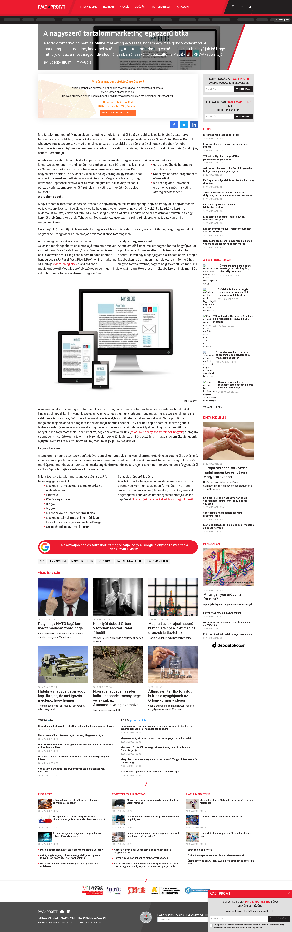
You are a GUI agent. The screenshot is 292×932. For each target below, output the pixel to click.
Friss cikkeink (88, 6)
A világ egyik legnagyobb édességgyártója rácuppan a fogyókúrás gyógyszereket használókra (70, 857)
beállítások (76, 922)
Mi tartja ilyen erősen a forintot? (221, 134)
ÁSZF (55, 918)
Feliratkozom (243, 89)
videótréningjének (65, 264)
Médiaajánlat (68, 918)
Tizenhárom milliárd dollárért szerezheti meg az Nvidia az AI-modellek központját (233, 355)
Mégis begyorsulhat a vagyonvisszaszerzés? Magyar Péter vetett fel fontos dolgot (159, 761)
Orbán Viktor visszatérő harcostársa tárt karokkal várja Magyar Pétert (73, 758)
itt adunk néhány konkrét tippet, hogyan (157, 432)
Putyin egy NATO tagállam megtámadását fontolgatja (61, 626)
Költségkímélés (214, 417)
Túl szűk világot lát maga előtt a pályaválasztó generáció (221, 158)
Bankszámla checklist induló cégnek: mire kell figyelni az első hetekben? (153, 834)
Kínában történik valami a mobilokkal (221, 816)
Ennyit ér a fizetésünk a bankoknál (222, 613)
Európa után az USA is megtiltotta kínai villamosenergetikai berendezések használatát (79, 818)
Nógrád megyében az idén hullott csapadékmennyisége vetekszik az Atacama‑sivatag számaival (117, 698)
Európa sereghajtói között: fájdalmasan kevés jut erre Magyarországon (225, 472)
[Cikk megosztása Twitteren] (184, 124)
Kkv (42, 561)
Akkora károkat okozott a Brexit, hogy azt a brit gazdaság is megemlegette (227, 170)
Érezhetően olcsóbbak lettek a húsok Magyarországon (224, 218)
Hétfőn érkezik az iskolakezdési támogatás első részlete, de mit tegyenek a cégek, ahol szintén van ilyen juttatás (146, 865)
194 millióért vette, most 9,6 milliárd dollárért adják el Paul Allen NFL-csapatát (233, 319)
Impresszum (44, 918)
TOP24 (46, 720)
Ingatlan (108, 6)
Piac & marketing (157, 561)
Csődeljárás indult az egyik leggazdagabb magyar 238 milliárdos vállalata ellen (233, 292)
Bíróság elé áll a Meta (200, 849)
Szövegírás (105, 561)
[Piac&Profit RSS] (68, 911)
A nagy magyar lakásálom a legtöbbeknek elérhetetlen (226, 623)
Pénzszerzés (212, 544)
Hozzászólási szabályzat (92, 918)
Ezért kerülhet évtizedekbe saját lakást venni (228, 634)
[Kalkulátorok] (233, 6)
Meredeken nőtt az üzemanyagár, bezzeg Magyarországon (71, 735)
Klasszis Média (93, 922)
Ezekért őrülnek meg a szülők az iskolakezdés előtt (226, 834)
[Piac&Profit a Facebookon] (62, 911)
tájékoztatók (60, 922)
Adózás (140, 6)
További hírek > (212, 407)
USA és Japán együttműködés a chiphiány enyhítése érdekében (76, 801)
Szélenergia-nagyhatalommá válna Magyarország (222, 514)
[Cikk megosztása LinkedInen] (194, 124)
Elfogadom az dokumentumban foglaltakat (249, 926)
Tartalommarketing (129, 561)
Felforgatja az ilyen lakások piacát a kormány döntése (228, 182)
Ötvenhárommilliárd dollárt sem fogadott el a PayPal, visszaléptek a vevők (235, 268)
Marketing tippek (82, 561)
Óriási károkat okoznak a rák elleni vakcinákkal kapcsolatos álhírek (76, 726)
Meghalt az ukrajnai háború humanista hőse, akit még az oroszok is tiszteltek (172, 628)
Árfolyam (183, 6)
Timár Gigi (84, 62)
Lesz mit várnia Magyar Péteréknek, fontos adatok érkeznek (227, 230)
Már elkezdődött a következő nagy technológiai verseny (71, 849)
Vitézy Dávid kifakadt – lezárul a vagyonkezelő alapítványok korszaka (71, 770)
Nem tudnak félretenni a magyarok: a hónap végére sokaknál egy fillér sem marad (227, 242)
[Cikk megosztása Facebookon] (174, 124)
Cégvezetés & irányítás (129, 794)
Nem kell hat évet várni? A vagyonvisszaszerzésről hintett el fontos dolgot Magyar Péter (75, 746)
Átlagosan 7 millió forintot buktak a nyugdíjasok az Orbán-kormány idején (170, 695)
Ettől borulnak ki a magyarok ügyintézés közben (225, 145)
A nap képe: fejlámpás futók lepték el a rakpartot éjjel (150, 771)
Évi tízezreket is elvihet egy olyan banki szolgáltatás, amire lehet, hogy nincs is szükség (225, 501)
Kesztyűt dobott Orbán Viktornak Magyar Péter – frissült (114, 628)
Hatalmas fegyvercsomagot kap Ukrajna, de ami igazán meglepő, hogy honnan (61, 695)
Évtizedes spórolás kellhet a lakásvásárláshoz (219, 206)
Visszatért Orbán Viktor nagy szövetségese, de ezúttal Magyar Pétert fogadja (156, 749)
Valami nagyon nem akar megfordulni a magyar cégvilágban (153, 818)
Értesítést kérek (279, 919)
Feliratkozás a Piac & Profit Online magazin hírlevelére (187, 915)
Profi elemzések (161, 6)
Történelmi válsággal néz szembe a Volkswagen (141, 858)
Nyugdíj (124, 6)
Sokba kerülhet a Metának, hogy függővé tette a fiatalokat (226, 801)
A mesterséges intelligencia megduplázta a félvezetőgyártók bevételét (77, 834)
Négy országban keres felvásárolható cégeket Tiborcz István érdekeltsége (236, 385)
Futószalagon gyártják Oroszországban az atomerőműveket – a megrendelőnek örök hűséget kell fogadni (156, 727)
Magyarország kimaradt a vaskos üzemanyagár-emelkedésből (156, 738)
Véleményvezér (49, 572)
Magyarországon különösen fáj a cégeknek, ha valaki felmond (153, 801)
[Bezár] (289, 893)
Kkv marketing (58, 561)
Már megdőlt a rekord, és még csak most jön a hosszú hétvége (228, 526)
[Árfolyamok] (241, 7)
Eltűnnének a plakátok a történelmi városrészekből (216, 855)
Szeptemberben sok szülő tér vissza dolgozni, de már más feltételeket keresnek (228, 194)
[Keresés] (250, 7)
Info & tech (46, 794)
